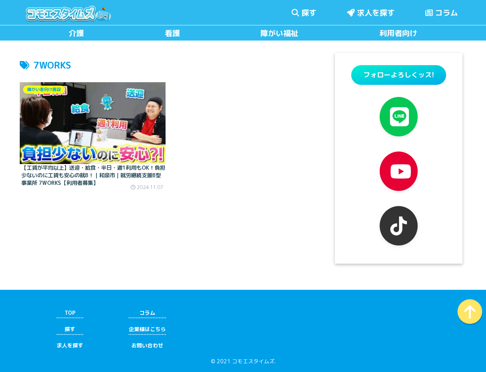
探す (308, 12)
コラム (445, 12)
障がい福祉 (279, 33)
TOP (70, 312)
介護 (76, 33)
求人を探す (375, 12)
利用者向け (398, 33)
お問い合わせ (147, 345)
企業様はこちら (147, 329)
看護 (172, 33)
